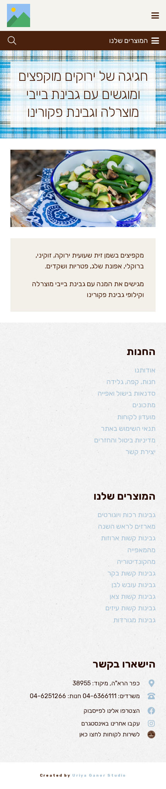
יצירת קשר (140, 451)
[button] (155, 15)
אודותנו (145, 370)
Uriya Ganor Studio (99, 775)
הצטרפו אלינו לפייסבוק (111, 710)
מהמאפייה (141, 550)
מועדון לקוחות (136, 417)
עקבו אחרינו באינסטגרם (110, 723)
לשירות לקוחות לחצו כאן (109, 734)
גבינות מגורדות (134, 620)
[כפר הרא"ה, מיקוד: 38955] (148, 683)
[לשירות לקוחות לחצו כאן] (148, 734)
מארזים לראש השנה (127, 526)
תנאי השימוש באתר (128, 428)
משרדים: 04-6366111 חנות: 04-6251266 (85, 696)
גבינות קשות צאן (133, 596)
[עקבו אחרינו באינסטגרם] (148, 724)
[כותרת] (18, 15)
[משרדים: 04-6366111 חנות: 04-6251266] (148, 696)
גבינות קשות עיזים (130, 608)
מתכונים (144, 405)
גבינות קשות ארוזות (128, 538)
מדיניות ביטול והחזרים (125, 440)
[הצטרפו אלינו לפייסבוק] (148, 711)
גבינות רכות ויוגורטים (127, 515)
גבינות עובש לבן (134, 585)
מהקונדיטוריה (136, 561)
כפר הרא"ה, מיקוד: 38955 (106, 683)
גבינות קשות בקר (131, 573)
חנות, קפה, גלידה (131, 381)
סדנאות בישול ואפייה (127, 393)
